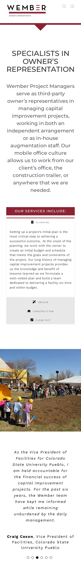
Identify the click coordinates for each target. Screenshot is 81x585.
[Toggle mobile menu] (72, 6)
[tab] (40, 222)
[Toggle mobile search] (64, 6)
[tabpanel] (40, 261)
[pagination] (28, 557)
